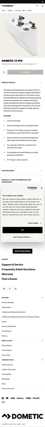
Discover (5, 297)
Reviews (4, 336)
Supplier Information (9, 369)
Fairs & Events (6, 331)
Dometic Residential (16, 326)
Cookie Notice (7, 350)
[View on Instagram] (4, 288)
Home (3, 10)
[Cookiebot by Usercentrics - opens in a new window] (28, 188)
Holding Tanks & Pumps (23, 10)
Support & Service (12, 264)
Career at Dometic (15, 388)
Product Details (8, 82)
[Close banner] (41, 188)
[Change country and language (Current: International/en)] (42, 1)
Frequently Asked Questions (18, 269)
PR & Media (12, 379)
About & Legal (7, 341)
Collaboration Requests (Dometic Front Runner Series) (20, 317)
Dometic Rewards (8, 302)
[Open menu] (42, 5)
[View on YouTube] (15, 288)
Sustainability (6, 374)
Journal (4, 322)
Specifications (8, 171)
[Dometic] (7, 6)
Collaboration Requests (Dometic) (13, 312)
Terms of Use (6, 355)
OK (22, 230)
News (10, 384)
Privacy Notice (7, 345)
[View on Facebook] (9, 288)
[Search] (37, 5)
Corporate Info (8, 360)
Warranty (7, 274)
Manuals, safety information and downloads (16, 181)
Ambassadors (6, 307)
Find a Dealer (9, 278)
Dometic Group (14, 365)
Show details (33, 223)
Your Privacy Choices (21, 237)
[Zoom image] (22, 35)
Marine (10, 10)
